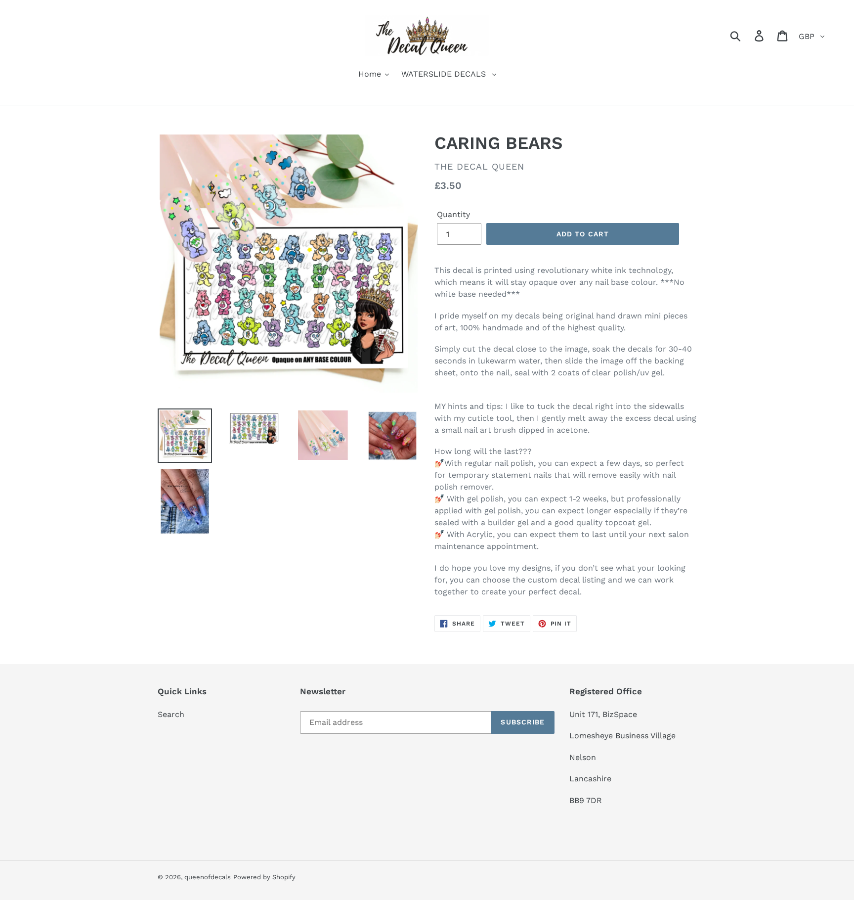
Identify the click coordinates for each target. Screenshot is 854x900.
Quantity (453, 214)
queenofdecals (207, 877)
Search (171, 714)
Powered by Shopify (264, 877)
